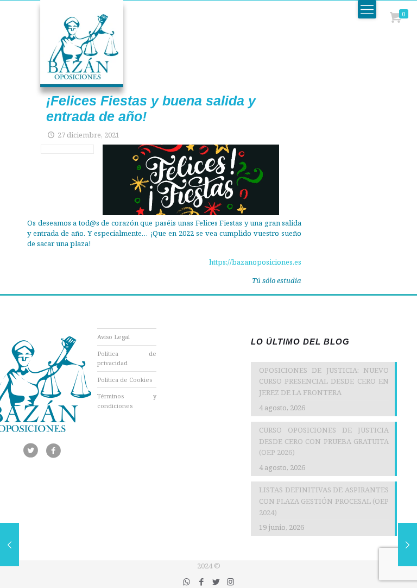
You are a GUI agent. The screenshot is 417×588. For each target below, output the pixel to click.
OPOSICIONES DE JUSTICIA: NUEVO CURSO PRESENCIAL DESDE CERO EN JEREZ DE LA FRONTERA (324, 381)
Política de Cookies (124, 380)
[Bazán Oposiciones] (70, 49)
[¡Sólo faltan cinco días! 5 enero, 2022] (407, 544)
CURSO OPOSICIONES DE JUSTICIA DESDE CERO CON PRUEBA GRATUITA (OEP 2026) (324, 441)
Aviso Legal (113, 337)
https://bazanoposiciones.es (255, 262)
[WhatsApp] (186, 581)
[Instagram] (230, 581)
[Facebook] (201, 581)
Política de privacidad (127, 358)
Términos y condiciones (127, 401)
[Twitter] (216, 581)
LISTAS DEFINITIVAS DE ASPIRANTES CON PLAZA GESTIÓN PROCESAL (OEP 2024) (324, 501)
